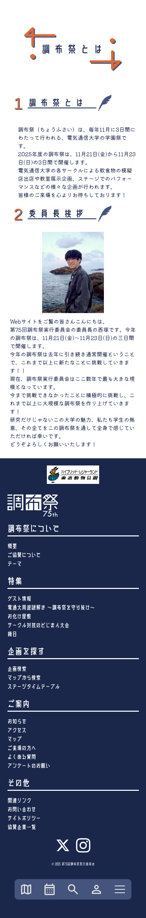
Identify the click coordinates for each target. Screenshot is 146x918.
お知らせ (16, 721)
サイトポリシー (24, 818)
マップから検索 (24, 678)
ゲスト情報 (19, 599)
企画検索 (16, 669)
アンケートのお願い (28, 766)
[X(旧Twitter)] (63, 850)
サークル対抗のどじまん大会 (38, 625)
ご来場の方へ (21, 748)
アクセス (16, 730)
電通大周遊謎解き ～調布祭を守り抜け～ (51, 607)
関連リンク (19, 800)
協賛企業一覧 (21, 827)
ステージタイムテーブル (33, 687)
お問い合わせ (21, 809)
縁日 (12, 634)
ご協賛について (24, 555)
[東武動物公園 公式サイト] (73, 474)
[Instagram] (83, 851)
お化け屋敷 (19, 616)
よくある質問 (21, 757)
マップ (14, 739)
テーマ (14, 564)
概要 (12, 546)
